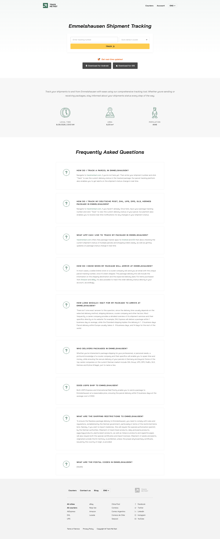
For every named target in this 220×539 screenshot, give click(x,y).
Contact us (85, 490)
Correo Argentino (118, 511)
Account (161, 5)
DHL (68, 515)
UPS (68, 519)
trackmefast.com (94, 175)
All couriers (72, 508)
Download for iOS (126, 66)
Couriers (149, 5)
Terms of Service (73, 529)
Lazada (92, 515)
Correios (115, 508)
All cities (71, 504)
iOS (133, 240)
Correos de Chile (118, 515)
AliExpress (71, 511)
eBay (94, 279)
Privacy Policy (88, 529)
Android (125, 240)
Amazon (84, 279)
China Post (116, 504)
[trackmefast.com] (50, 5)
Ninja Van (92, 508)
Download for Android (98, 66)
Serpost (115, 519)
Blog (96, 490)
